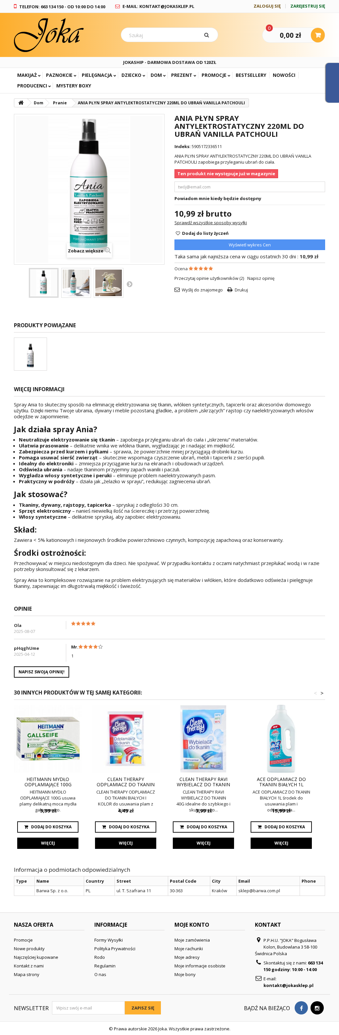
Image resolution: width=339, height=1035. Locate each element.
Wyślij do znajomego (202, 290)
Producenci (32, 85)
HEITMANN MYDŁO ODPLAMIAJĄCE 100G (48, 782)
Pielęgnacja (97, 75)
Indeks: (182, 146)
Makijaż (27, 75)
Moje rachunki (188, 949)
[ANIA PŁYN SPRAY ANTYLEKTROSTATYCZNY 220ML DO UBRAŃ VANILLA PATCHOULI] (43, 282)
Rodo (99, 957)
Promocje (214, 75)
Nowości (284, 75)
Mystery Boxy (73, 85)
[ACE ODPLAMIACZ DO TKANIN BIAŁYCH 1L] (281, 739)
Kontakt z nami (29, 966)
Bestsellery (251, 75)
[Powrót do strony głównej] (21, 103)
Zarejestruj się (307, 6)
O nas (100, 974)
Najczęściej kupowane (36, 957)
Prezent (181, 75)
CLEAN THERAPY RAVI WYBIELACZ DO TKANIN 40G (203, 782)
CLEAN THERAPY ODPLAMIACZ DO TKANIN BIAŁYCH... (126, 782)
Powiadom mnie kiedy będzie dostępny (217, 198)
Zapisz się (142, 1008)
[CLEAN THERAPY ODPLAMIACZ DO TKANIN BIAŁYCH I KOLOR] (126, 739)
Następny (129, 284)
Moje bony (185, 974)
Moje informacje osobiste (199, 966)
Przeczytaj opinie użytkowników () (209, 278)
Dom (156, 75)
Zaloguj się (267, 6)
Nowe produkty (29, 949)
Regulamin (105, 966)
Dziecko (131, 75)
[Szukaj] (208, 34)
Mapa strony (26, 974)
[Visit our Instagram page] (317, 1008)
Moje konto (191, 924)
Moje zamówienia (192, 940)
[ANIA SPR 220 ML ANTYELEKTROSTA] (30, 354)
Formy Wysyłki (108, 940)
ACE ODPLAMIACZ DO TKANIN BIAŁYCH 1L (281, 782)
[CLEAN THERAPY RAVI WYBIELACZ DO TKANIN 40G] (203, 739)
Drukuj (241, 290)
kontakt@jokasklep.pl (289, 985)
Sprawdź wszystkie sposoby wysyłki (210, 223)
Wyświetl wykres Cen (250, 245)
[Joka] (62, 35)
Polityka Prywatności (114, 949)
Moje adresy (187, 957)
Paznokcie (59, 75)
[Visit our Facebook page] (301, 1008)
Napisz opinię (260, 278)
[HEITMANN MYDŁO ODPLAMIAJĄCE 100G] (48, 739)
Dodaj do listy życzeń (205, 233)
